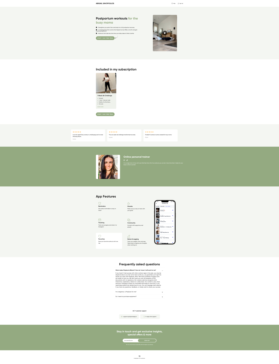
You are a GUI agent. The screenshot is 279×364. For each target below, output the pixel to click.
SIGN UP (147, 340)
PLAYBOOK (142, 358)
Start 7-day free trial (105, 38)
